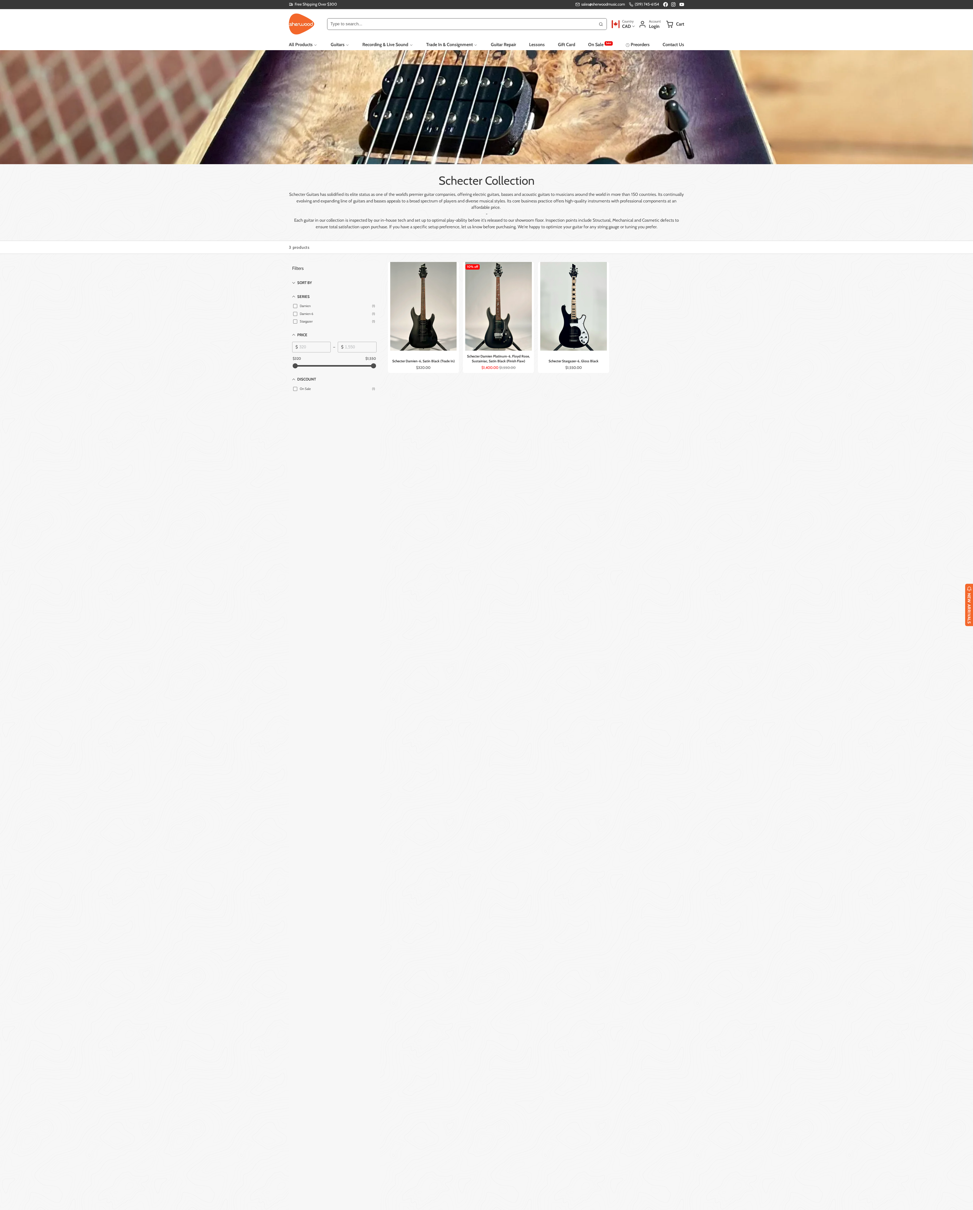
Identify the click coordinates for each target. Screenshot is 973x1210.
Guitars (338, 44)
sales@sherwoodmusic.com (603, 4)
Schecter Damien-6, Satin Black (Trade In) (423, 317)
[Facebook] (665, 4)
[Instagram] (673, 4)
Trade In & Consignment (449, 44)
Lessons (537, 44)
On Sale (599, 44)
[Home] (301, 24)
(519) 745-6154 (647, 4)
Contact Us (673, 44)
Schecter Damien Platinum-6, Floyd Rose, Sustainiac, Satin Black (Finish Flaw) (498, 317)
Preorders (640, 44)
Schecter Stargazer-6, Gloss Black (573, 317)
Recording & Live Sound (385, 44)
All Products (301, 44)
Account (650, 24)
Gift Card (566, 44)
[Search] (601, 24)
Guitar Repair (503, 44)
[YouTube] (681, 4)
